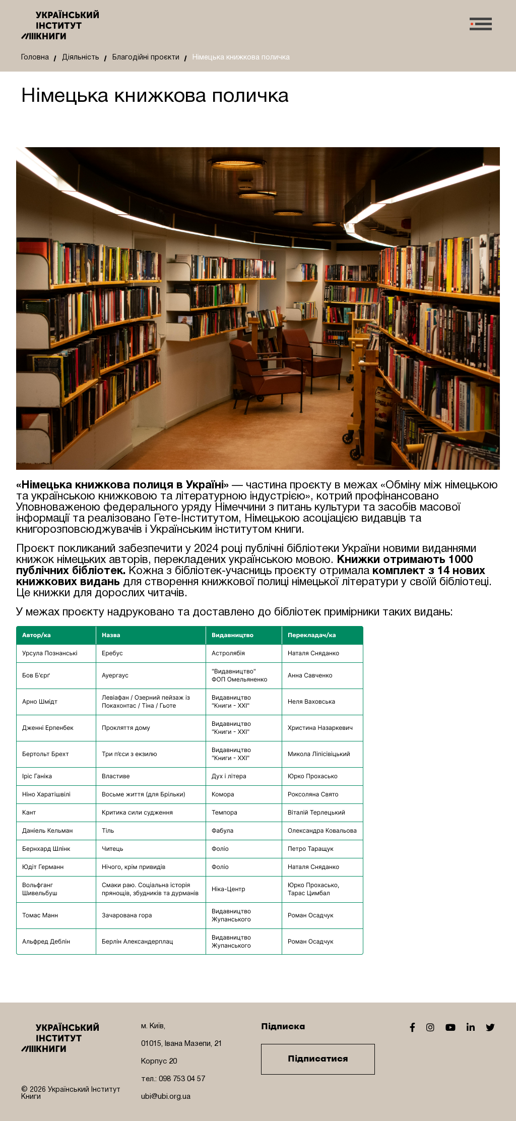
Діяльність (80, 57)
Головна (35, 57)
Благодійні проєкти (145, 57)
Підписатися (318, 1059)
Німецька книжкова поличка (241, 57)
